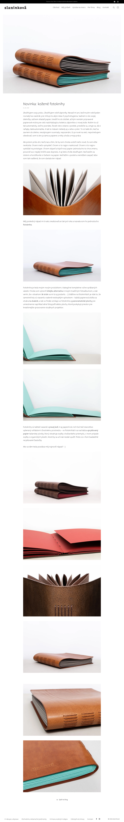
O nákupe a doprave (11, 819)
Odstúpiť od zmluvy (77, 819)
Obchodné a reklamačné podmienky (34, 819)
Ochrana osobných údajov (59, 819)
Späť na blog (63, 800)
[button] (114, 8)
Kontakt (90, 819)
